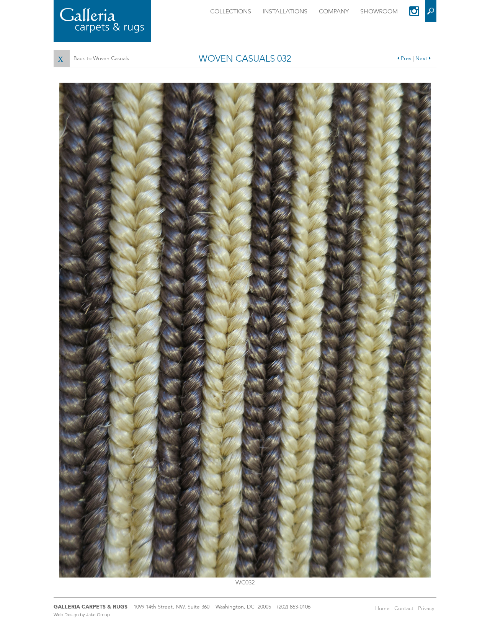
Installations (285, 11)
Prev (405, 58)
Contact (403, 608)
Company (334, 11)
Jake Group (98, 614)
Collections (230, 11)
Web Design (66, 614)
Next (422, 58)
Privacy (426, 608)
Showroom (379, 11)
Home (382, 608)
